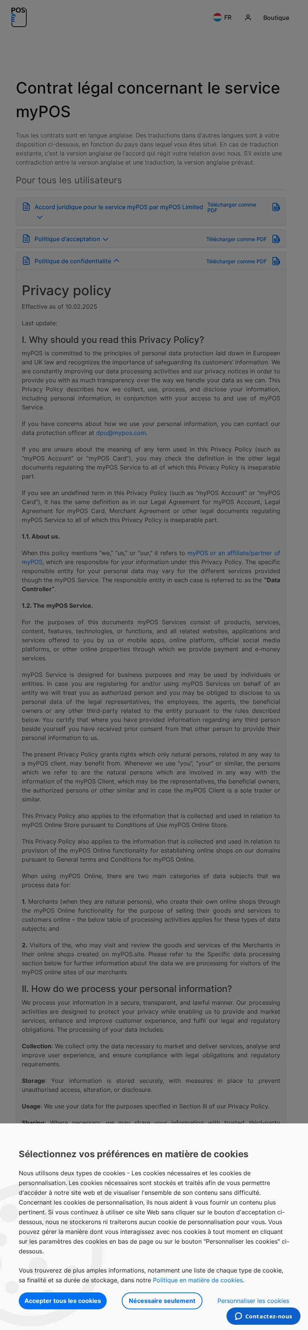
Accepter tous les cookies (62, 1300)
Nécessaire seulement (162, 1300)
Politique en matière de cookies (198, 1280)
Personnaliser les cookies (253, 1300)
